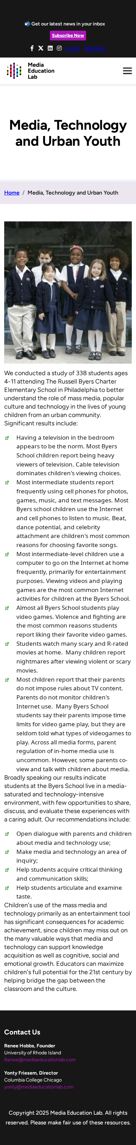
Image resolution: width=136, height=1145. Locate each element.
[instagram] (59, 48)
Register (95, 48)
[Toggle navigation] (127, 71)
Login (72, 48)
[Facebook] (32, 48)
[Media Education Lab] (30, 70)
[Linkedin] (50, 48)
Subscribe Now (68, 35)
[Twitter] (41, 48)
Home (12, 192)
